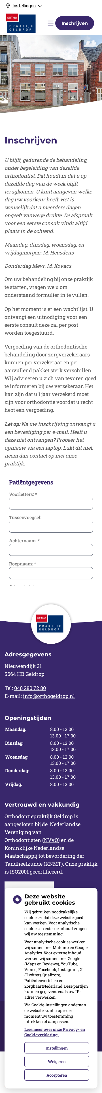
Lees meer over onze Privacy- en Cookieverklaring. (54, 1032)
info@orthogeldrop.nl (49, 696)
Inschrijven (74, 23)
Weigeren (57, 1061)
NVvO (51, 840)
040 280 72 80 (30, 688)
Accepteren (56, 1075)
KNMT (53, 863)
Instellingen (57, 1048)
